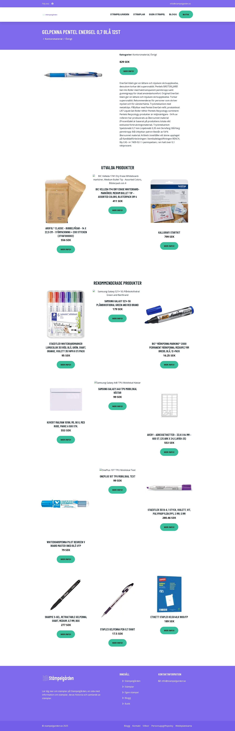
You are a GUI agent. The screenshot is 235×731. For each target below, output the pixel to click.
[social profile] (52, 3)
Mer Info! (128, 71)
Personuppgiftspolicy (162, 725)
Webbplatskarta (183, 725)
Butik (186, 14)
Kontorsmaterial (53, 38)
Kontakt (136, 725)
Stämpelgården (119, 14)
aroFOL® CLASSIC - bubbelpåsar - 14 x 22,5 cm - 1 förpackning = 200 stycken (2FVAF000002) (66, 231)
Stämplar (139, 14)
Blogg (173, 14)
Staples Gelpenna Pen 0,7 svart (117, 629)
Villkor (146, 725)
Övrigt (68, 38)
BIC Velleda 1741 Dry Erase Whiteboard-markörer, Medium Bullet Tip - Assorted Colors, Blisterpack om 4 (117, 192)
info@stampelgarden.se (180, 3)
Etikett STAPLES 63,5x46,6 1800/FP (169, 617)
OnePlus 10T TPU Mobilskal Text (117, 476)
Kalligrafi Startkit (169, 232)
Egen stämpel (157, 14)
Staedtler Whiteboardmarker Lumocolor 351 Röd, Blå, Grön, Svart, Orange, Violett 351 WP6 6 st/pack (66, 347)
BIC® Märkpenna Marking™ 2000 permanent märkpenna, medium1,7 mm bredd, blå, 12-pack (169, 347)
